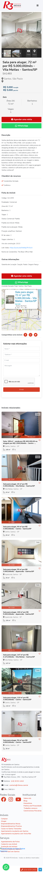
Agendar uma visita (22, 119)
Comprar (4, 819)
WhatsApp (22, 125)
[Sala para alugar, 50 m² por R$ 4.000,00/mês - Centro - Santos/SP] (21, 724)
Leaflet (39, 329)
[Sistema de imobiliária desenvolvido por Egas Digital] (16, 850)
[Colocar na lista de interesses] (39, 440)
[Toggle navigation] (37, 5)
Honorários (28, 803)
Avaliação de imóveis (9, 846)
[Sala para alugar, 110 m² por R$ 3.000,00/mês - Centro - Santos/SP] (21, 681)
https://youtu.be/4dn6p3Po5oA (21, 248)
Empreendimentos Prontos (11, 826)
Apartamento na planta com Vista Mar (16, 833)
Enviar (21, 389)
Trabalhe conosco (30, 808)
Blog (25, 801)
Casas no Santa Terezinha (11, 829)
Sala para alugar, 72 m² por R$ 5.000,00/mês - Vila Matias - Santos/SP (26, 296)
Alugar (3, 821)
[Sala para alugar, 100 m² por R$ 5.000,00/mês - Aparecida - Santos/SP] (21, 596)
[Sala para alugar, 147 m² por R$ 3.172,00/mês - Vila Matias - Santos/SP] (21, 638)
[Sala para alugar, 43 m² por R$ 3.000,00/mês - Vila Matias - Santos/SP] (21, 467)
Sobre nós (27, 798)
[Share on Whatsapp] (30, 335)
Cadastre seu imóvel (9, 844)
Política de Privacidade (32, 806)
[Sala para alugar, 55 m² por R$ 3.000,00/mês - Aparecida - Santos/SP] (21, 553)
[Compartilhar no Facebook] (25, 335)
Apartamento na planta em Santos (14, 831)
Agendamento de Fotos (10, 841)
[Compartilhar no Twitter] (35, 335)
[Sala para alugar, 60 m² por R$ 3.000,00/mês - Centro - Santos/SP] (21, 510)
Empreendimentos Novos (10, 824)
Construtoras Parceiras (33, 811)
